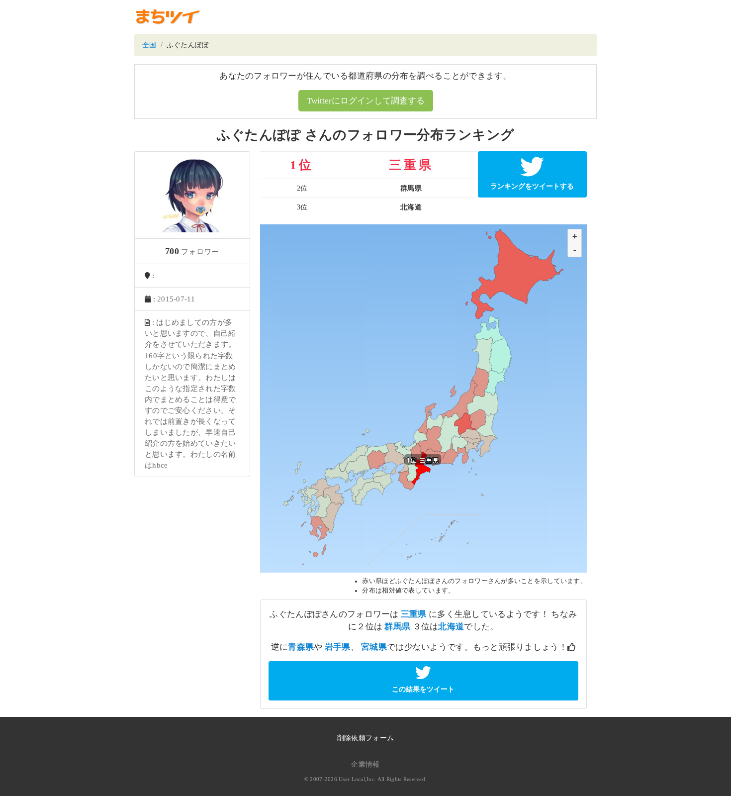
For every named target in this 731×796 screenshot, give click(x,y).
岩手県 (338, 647)
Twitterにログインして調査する (366, 100)
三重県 (414, 614)
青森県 (301, 647)
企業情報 (365, 764)
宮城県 (374, 647)
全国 (149, 45)
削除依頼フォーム (365, 738)
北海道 (451, 626)
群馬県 (397, 626)
